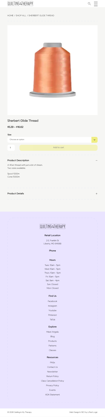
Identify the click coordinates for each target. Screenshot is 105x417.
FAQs (52, 363)
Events (52, 390)
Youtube (52, 310)
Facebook (52, 301)
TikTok (52, 320)
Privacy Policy (52, 385)
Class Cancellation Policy (52, 381)
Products (52, 341)
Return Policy (52, 376)
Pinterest (52, 315)
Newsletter (52, 372)
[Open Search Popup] (89, 3)
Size (9, 135)
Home (10, 16)
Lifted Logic (93, 412)
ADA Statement (52, 395)
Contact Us (52, 367)
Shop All (21, 16)
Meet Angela (52, 332)
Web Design (74, 412)
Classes (52, 350)
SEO (83, 412)
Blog (52, 336)
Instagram (52, 306)
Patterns (52, 346)
